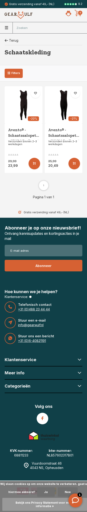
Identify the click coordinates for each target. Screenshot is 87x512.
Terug (13, 40)
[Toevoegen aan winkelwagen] (34, 163)
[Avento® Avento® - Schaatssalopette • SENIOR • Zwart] (23, 105)
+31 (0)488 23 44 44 (34, 309)
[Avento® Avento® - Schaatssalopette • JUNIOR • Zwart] (64, 105)
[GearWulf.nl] (18, 15)
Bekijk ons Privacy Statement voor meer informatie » (45, 504)
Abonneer (43, 266)
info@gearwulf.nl (31, 325)
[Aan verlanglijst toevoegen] (35, 93)
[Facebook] (42, 418)
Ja (46, 492)
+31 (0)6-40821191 (32, 341)
